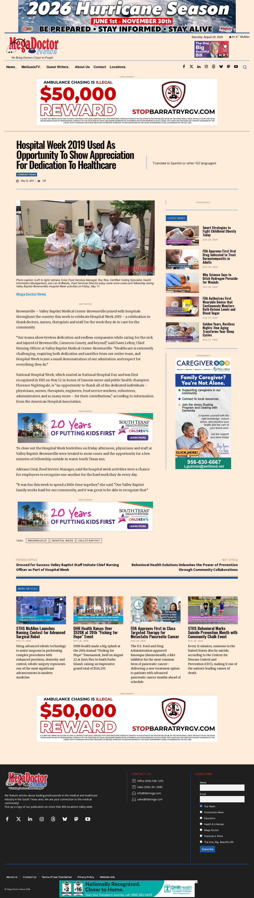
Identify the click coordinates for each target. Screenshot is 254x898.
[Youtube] (236, 67)
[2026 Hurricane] (127, 16)
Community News (26, 174)
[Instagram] (206, 67)
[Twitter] (191, 67)
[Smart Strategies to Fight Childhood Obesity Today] (182, 236)
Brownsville (37, 540)
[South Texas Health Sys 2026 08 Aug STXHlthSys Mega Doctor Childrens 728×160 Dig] (85, 428)
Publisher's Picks (213, 836)
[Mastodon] (228, 67)
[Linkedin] (198, 67)
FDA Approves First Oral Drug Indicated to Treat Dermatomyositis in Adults (219, 256)
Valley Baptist (89, 540)
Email (203, 794)
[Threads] (213, 67)
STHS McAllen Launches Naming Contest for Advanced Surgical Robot (40, 632)
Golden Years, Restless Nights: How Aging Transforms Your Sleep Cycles (219, 329)
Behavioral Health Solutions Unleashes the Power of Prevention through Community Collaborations (184, 567)
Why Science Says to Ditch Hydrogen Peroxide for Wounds (220, 278)
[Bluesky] (221, 67)
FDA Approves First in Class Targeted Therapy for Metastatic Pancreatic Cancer (155, 632)
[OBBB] (212, 49)
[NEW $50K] (127, 102)
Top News (209, 806)
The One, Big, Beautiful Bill (218, 842)
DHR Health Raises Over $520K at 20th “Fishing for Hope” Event (95, 632)
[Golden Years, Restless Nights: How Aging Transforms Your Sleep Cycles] (182, 332)
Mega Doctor (211, 830)
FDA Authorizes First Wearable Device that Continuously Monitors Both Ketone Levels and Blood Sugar (219, 305)
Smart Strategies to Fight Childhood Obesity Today (219, 231)
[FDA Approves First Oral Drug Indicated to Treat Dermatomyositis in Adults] (182, 259)
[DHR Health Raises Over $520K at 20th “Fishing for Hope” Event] (98, 610)
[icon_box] (147, 781)
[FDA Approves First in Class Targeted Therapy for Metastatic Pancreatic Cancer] (156, 610)
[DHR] (127, 896)
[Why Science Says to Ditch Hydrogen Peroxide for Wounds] (182, 283)
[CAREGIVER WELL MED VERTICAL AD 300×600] (203, 413)
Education (209, 818)
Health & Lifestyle (213, 824)
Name (203, 782)
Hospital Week (62, 540)
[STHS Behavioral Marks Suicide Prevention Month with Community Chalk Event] (213, 610)
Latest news (176, 218)
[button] (245, 67)
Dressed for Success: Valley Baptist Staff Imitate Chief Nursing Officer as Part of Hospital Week (67, 567)
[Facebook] (184, 67)
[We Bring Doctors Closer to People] (32, 780)
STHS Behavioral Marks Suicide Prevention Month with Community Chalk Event (212, 632)
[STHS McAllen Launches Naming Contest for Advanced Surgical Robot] (41, 610)
